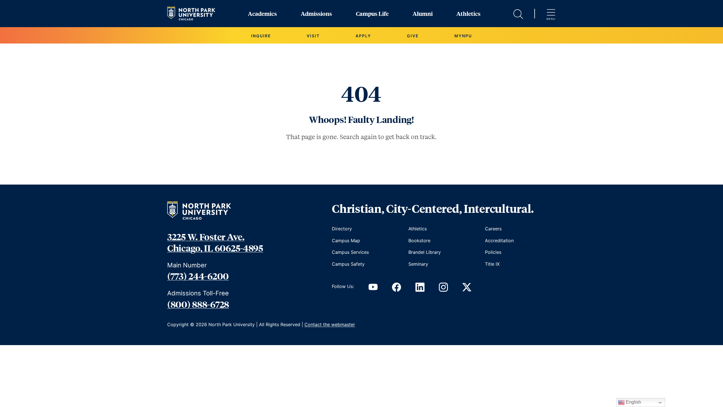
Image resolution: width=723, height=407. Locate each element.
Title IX (492, 264)
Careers (493, 228)
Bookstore (419, 240)
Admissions (316, 13)
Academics (262, 13)
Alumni (423, 13)
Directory (342, 228)
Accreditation (499, 240)
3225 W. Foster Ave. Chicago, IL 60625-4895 (215, 242)
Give (413, 35)
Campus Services (350, 252)
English (633, 402)
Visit (313, 35)
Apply (363, 35)
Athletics (468, 13)
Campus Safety (348, 264)
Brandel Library (424, 252)
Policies (493, 252)
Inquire (261, 35)
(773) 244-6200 (198, 276)
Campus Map (346, 240)
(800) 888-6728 (198, 304)
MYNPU (463, 35)
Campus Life (372, 13)
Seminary (418, 264)
